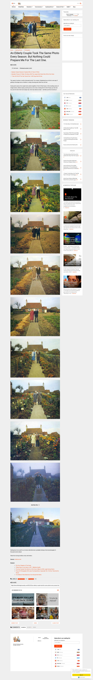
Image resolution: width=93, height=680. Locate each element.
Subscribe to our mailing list (69, 23)
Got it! (81, 675)
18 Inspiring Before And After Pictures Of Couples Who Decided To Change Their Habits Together (47, 615)
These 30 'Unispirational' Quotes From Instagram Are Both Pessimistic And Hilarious (23, 601)
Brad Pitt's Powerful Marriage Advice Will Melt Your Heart (71, 284)
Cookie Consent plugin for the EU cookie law (81, 677)
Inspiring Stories (49, 6)
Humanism (29, 6)
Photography (27, 50)
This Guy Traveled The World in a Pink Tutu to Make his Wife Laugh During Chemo (35, 569)
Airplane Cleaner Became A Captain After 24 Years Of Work (25, 72)
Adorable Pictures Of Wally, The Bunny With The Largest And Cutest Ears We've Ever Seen (32, 74)
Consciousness (38, 6)
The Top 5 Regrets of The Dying (23, 565)
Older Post (55, 623)
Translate (76, 15)
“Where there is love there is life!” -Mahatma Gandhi (28, 567)
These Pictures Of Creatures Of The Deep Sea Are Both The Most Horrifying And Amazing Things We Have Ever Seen (46, 600)
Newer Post (14, 623)
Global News (21, 6)
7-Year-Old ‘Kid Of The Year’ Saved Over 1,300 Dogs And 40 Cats (26, 76)
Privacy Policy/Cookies (46, 638)
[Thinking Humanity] (19, 4)
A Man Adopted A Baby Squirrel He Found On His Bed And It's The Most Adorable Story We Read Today (22, 615)
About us (39, 640)
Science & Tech (59, 6)
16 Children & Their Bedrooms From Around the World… (29, 574)
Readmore (67, 207)
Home (14, 6)
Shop (74, 6)
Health (68, 6)
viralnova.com (18, 559)
